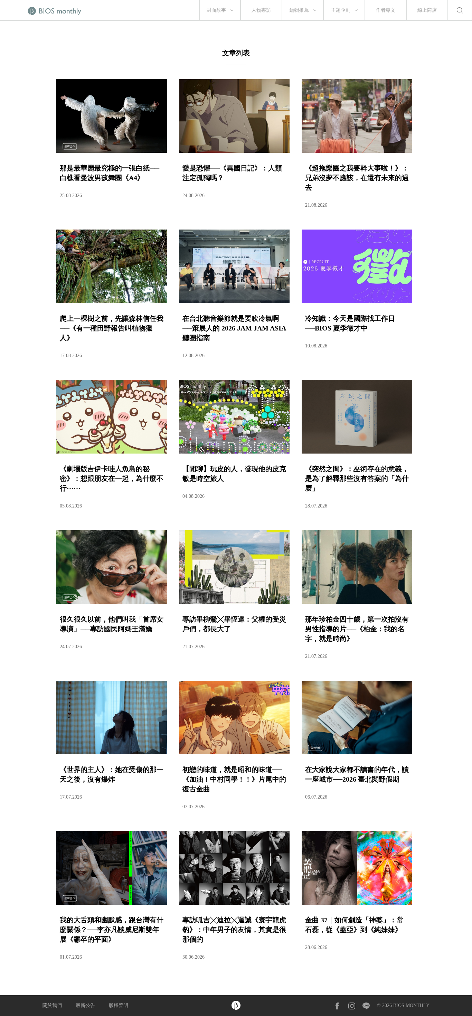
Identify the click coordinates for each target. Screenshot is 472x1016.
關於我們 (52, 1005)
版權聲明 (118, 1005)
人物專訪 (261, 10)
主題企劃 (340, 10)
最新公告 (85, 1005)
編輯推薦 (299, 10)
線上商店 (427, 10)
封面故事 (216, 10)
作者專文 (385, 10)
